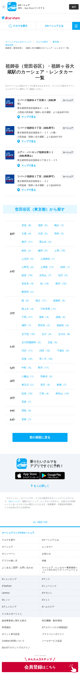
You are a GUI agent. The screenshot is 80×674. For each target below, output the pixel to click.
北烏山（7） (46, 275)
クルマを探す (42, 42)
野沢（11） (44, 367)
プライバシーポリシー (53, 634)
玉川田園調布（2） (32, 342)
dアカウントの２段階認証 (55, 627)
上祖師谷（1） (48, 258)
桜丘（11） (42, 300)
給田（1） (65, 267)
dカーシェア (14, 501)
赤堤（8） (27, 225)
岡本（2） (59, 233)
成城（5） (61, 317)
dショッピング (9, 579)
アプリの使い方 (9, 560)
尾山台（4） (46, 241)
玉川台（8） (64, 334)
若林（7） (27, 419)
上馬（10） (60, 250)
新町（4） (44, 317)
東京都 (56, 42)
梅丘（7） (59, 225)
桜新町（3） (60, 300)
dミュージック (49, 586)
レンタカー (47, 546)
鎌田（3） (43, 250)
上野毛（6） (28, 267)
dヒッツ (6, 600)
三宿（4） (44, 393)
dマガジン (47, 593)
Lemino (5, 593)
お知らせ (46, 553)
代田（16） (45, 350)
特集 (44, 560)
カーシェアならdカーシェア (18, 42)
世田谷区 (9, 45)
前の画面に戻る (40, 437)
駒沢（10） (62, 283)
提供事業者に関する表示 (14, 620)
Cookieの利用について (13, 641)
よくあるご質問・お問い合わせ (17, 567)
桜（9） (26, 300)
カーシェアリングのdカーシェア (18, 532)
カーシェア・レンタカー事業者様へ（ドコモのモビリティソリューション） (60, 569)
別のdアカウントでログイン (16, 647)
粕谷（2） (27, 250)
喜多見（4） (28, 283)
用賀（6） (27, 410)
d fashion (7, 586)
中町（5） (27, 367)
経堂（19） (28, 275)
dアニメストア (9, 606)
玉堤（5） (53, 342)
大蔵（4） (27, 233)
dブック (46, 579)
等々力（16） (46, 358)
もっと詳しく (41, 485)
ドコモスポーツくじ (12, 614)
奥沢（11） (28, 241)
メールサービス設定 (52, 641)
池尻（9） (43, 225)
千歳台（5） (63, 350)
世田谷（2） (44, 325)
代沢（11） (28, 350)
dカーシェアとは (50, 540)
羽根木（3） (47, 376)
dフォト (46, 600)
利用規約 (6, 627)
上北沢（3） (28, 258)
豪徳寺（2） (28, 291)
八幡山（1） (28, 376)
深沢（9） (45, 384)
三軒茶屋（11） (48, 308)
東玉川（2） (28, 384)
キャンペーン (8, 553)
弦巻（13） (28, 358)
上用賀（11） (47, 267)
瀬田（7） (27, 325)
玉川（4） (47, 334)
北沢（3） (63, 275)
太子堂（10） (29, 334)
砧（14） (45, 283)
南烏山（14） (63, 393)
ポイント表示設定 (11, 634)
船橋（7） (62, 384)
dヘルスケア (48, 606)
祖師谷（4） (63, 325)
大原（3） (43, 233)
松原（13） (28, 393)
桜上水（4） (28, 308)
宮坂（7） (27, 401)
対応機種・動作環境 (52, 620)
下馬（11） (28, 317)
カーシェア (7, 546)
